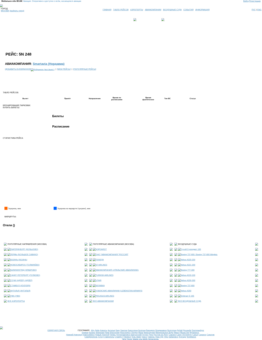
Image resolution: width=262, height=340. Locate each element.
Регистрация (255, 1)
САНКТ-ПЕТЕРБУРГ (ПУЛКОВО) (25, 275)
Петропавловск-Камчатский (129, 335)
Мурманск (194, 332)
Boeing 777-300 (187, 270)
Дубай (180, 330)
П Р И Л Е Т (170, 20)
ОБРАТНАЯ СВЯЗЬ (56, 330)
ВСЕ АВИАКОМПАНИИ (103, 301)
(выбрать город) (17, 11)
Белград (142, 330)
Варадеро (150, 330)
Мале (140, 332)
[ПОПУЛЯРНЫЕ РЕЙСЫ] (84, 69)
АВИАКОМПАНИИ (153, 10)
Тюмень (151, 337)
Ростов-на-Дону (161, 335)
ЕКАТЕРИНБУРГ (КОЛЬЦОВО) (24, 249)
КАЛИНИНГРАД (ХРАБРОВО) (23, 270)
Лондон (134, 332)
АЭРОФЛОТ (101, 249)
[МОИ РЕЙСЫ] (64, 69)
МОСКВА (5, 11)
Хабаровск (173, 337)
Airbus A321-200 (188, 265)
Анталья (111, 330)
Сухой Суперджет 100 (191, 249)
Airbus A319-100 (188, 275)
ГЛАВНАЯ (107, 10)
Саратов (210, 335)
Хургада (182, 337)
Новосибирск (89, 335)
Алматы (103, 330)
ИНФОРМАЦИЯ (202, 10)
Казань (92, 332)
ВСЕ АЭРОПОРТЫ (16, 301)
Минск (177, 332)
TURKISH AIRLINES (104, 275)
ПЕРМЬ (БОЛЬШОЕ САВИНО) (24, 254)
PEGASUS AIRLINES (105, 296)
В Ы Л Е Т (142, 20)
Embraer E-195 (187, 296)
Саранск (202, 335)
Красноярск (125, 332)
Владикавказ (161, 330)
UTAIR (98, 280)
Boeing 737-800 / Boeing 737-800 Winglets (199, 254)
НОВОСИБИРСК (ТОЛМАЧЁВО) (25, 265)
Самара (172, 335)
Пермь (113, 335)
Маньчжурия (149, 332)
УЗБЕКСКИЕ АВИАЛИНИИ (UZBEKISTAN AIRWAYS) (119, 291)
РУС (254, 10)
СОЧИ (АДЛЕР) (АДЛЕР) (21, 280)
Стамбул (119, 337)
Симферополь (90, 337)
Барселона (133, 330)
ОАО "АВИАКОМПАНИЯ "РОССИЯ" (112, 254)
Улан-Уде (159, 337)
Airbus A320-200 (188, 260)
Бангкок (123, 330)
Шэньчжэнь (153, 339)
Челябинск (191, 337)
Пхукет (145, 335)
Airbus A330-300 (188, 280)
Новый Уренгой (102, 335)
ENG (259, 10)
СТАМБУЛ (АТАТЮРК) (20, 285)
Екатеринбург (198, 330)
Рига (151, 335)
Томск (144, 337)
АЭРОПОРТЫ (136, 10)
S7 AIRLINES (101, 265)
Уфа (166, 337)
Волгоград (171, 330)
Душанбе (187, 330)
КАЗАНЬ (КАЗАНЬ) (18, 260)
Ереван (85, 332)
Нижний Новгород (74, 335)
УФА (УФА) (15, 296)
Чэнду (129, 339)
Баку (118, 330)
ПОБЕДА (100, 260)
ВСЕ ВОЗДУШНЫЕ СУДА (189, 301)
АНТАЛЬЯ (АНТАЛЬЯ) (20, 291)
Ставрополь (108, 337)
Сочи (100, 337)
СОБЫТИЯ (188, 10)
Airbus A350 (186, 291)
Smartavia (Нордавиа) (49, 63)
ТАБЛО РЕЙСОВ (121, 10)
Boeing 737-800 (187, 285)
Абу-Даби (95, 330)
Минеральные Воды (164, 332)
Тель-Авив (136, 337)
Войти (246, 1)
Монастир (184, 332)
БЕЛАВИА (100, 285)
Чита (124, 339)
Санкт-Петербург (184, 335)
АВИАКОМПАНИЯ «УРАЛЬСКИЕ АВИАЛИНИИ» (117, 270)
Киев (107, 332)
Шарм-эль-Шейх (140, 339)
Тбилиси (127, 337)
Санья (195, 335)
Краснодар (115, 332)
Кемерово (100, 332)
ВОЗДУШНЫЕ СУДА (172, 10)
